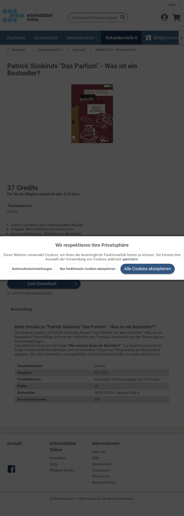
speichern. (130, 259)
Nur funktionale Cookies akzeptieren (87, 269)
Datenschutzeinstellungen (32, 269)
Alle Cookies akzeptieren (147, 268)
